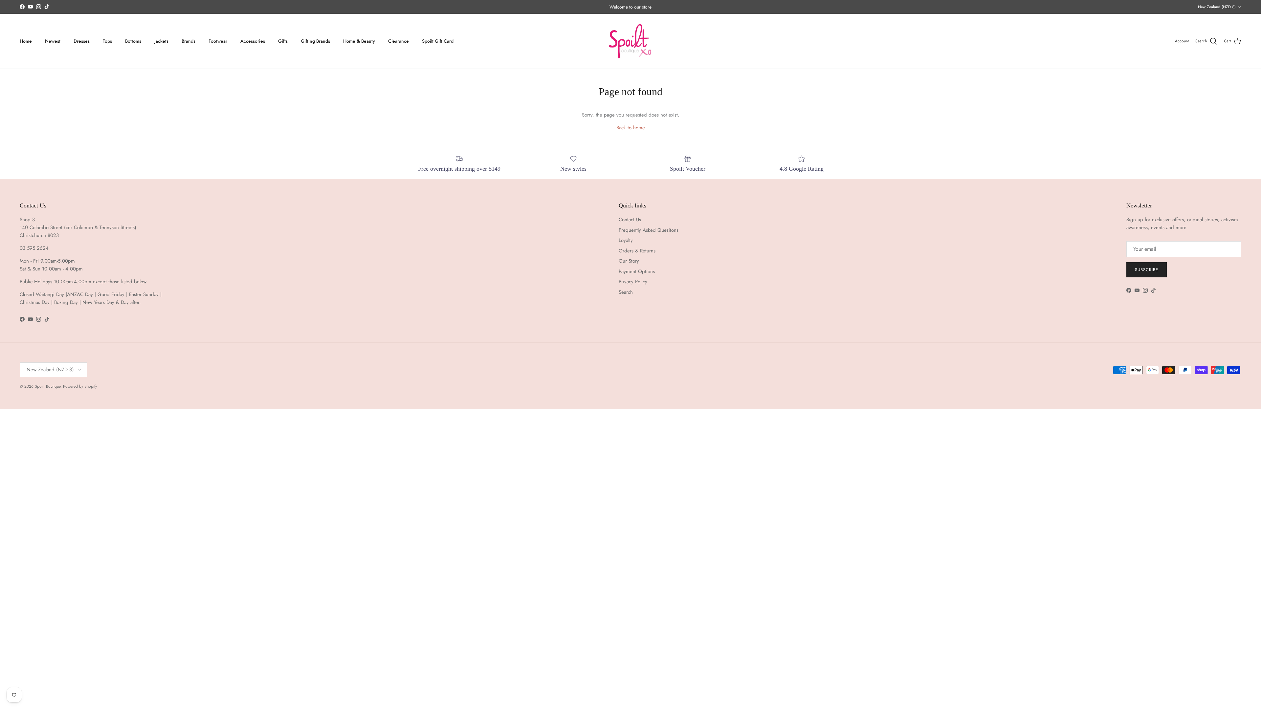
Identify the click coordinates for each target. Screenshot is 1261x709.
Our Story (629, 261)
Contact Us (630, 219)
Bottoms (133, 41)
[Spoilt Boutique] (630, 41)
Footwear (218, 41)
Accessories (252, 41)
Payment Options (637, 271)
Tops (107, 41)
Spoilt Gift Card (438, 41)
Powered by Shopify (80, 386)
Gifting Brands (315, 41)
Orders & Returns (637, 250)
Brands (188, 41)
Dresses (82, 41)
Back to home (630, 127)
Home (26, 41)
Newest (52, 41)
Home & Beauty (359, 41)
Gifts (283, 41)
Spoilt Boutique (47, 386)
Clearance (398, 41)
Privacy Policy (633, 281)
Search (626, 292)
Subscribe (1146, 270)
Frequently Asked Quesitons (648, 230)
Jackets (161, 41)
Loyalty (626, 240)
